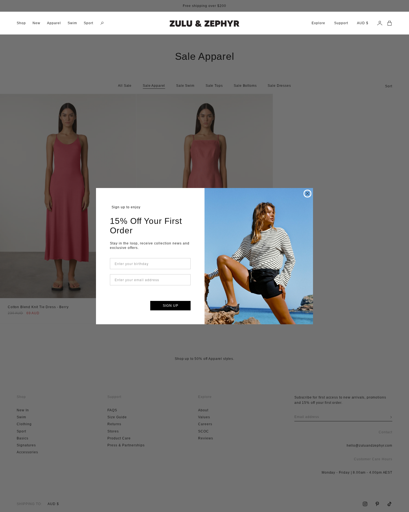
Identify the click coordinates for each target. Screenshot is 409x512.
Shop (21, 23)
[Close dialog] (307, 193)
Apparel (54, 23)
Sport (88, 23)
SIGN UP (170, 306)
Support (341, 23)
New (36, 23)
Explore (318, 23)
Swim (72, 23)
